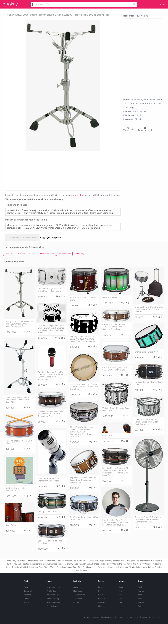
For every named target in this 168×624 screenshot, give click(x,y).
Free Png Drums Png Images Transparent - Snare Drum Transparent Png (50, 413)
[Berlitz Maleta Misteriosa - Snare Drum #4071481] (19, 470)
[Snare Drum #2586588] (116, 427)
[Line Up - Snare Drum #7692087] (51, 501)
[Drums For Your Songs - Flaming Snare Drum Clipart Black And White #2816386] (148, 406)
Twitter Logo (52, 591)
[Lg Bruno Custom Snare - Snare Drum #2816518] (148, 372)
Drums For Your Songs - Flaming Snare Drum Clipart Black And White (146, 421)
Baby (100, 595)
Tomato (27, 598)
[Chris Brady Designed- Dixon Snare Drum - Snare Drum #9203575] (116, 353)
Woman (101, 598)
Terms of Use (154, 617)
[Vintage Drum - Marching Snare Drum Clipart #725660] (116, 394)
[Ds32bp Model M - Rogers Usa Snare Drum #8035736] (84, 504)
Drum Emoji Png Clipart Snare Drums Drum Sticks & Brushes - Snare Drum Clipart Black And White (52, 329)
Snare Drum (107, 436)
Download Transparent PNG (22, 237)
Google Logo (52, 606)
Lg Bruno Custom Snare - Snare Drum (148, 383)
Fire (120, 591)
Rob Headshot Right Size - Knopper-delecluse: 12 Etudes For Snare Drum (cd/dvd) (115, 522)
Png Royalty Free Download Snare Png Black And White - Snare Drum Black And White (82, 338)
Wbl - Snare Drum (110, 297)
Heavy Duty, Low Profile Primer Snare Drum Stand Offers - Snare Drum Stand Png (19, 323)
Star (120, 598)
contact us (78, 195)
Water (140, 598)
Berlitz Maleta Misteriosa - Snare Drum (17, 489)
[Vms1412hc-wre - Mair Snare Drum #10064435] (84, 281)
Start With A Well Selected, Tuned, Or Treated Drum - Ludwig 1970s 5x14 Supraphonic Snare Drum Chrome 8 (81, 432)
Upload (162, 4)
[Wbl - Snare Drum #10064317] (116, 281)
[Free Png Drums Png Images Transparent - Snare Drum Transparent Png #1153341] (51, 400)
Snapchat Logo (53, 602)
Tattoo (140, 606)
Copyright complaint (50, 237)
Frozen (101, 587)
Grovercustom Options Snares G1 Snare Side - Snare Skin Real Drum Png (84, 386)
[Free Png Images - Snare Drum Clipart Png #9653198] (19, 426)
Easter (76, 602)
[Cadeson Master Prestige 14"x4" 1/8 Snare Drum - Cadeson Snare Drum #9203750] (116, 315)
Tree (120, 602)
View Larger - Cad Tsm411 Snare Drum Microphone (49, 479)
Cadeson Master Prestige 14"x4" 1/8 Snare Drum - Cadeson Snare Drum (113, 326)
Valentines (77, 598)
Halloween (77, 591)
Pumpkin (27, 602)
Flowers (141, 591)
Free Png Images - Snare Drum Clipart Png (19, 442)
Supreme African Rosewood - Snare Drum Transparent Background (83, 479)
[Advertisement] (63, 170)
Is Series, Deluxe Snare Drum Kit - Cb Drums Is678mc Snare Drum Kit (149, 309)
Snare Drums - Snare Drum (146, 352)
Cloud (121, 587)
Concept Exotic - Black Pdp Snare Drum (50, 542)
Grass (121, 595)
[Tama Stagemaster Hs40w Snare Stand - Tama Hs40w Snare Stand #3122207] (19, 366)
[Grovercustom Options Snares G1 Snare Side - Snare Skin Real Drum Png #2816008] (84, 367)
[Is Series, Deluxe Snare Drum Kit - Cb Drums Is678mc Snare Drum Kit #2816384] (148, 285)
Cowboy (101, 602)
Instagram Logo (53, 587)
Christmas (77, 587)
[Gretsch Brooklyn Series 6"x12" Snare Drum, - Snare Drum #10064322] (51, 276)
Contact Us (134, 617)
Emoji (140, 587)
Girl (99, 591)
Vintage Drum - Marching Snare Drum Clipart (116, 409)
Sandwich (28, 591)
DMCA (144, 617)
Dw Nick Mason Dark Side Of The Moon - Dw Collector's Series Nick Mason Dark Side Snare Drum (115, 471)
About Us (124, 617)
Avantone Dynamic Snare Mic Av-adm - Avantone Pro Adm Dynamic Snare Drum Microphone (50, 375)
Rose (140, 595)
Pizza (26, 587)
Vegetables (28, 595)
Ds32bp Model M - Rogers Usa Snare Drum (84, 518)
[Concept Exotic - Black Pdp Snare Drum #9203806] (51, 531)
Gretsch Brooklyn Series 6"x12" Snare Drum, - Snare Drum (51, 289)
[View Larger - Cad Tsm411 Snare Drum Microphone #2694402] (51, 452)
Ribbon (141, 602)
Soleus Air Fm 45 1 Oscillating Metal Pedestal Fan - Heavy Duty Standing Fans (148, 519)
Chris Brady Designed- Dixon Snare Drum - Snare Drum (115, 368)
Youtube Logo (53, 595)
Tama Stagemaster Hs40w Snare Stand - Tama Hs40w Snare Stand (18, 399)
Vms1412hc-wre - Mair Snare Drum (83, 298)
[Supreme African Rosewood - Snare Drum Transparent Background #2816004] (84, 461)
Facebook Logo (53, 598)
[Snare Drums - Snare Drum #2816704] (148, 336)
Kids (100, 606)
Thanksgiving (79, 595)
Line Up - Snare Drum (47, 512)
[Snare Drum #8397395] (19, 512)
